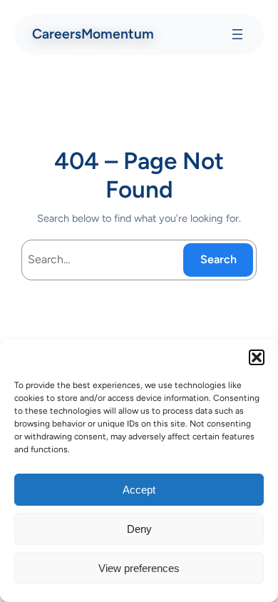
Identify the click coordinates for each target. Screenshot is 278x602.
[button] (256, 357)
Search (218, 259)
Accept (139, 490)
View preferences (139, 568)
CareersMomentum (93, 34)
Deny (139, 529)
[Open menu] (237, 34)
